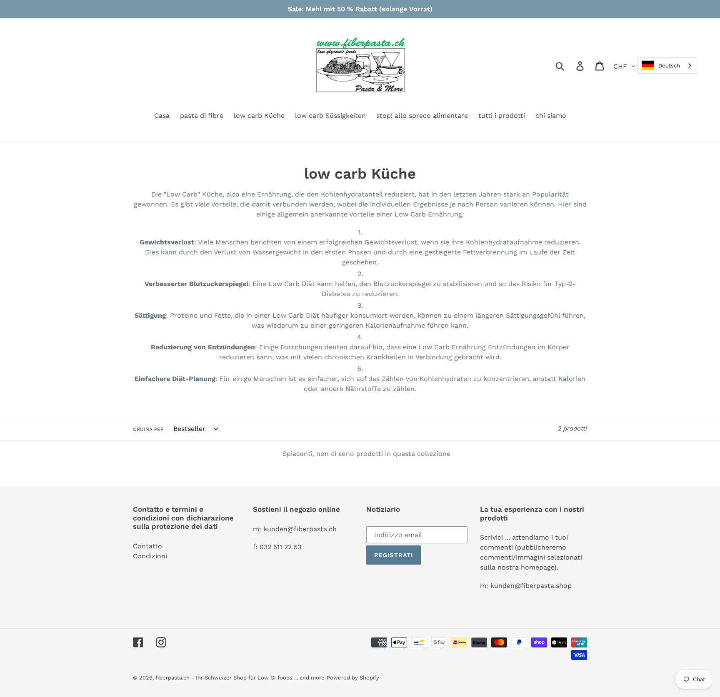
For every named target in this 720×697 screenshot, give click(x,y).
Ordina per (148, 429)
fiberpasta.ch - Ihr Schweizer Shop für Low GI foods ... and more (240, 678)
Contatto (147, 546)
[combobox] (667, 65)
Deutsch (669, 65)
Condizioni (150, 556)
